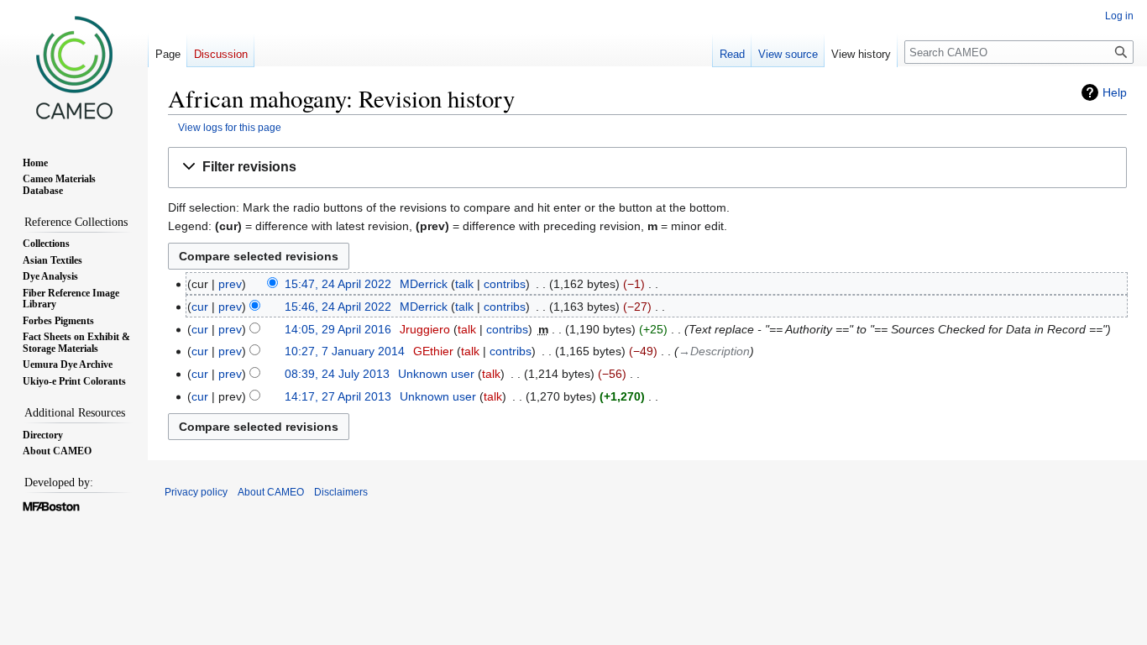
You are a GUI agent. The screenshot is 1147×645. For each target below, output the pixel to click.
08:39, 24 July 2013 (337, 373)
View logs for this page (229, 127)
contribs (505, 284)
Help (1114, 92)
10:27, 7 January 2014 (345, 351)
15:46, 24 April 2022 (338, 306)
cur (199, 306)
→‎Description (714, 351)
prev (230, 284)
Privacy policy (196, 492)
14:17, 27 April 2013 (338, 396)
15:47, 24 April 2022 (338, 284)
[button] (647, 167)
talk (464, 284)
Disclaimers (341, 492)
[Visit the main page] (74, 67)
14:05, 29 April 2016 (338, 329)
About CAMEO (271, 492)
